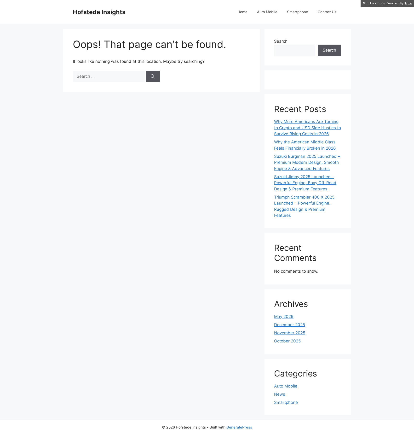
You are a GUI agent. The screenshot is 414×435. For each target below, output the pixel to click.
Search (281, 41)
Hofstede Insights (99, 12)
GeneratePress (239, 427)
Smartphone (297, 12)
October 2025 (287, 341)
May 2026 (283, 316)
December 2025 (289, 324)
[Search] (153, 76)
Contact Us (327, 12)
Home (242, 12)
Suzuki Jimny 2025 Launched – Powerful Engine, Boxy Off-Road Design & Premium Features (305, 182)
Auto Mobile (267, 12)
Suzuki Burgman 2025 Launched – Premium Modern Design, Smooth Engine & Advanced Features (307, 162)
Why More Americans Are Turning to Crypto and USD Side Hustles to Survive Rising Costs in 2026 (307, 127)
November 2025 (289, 332)
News (279, 394)
